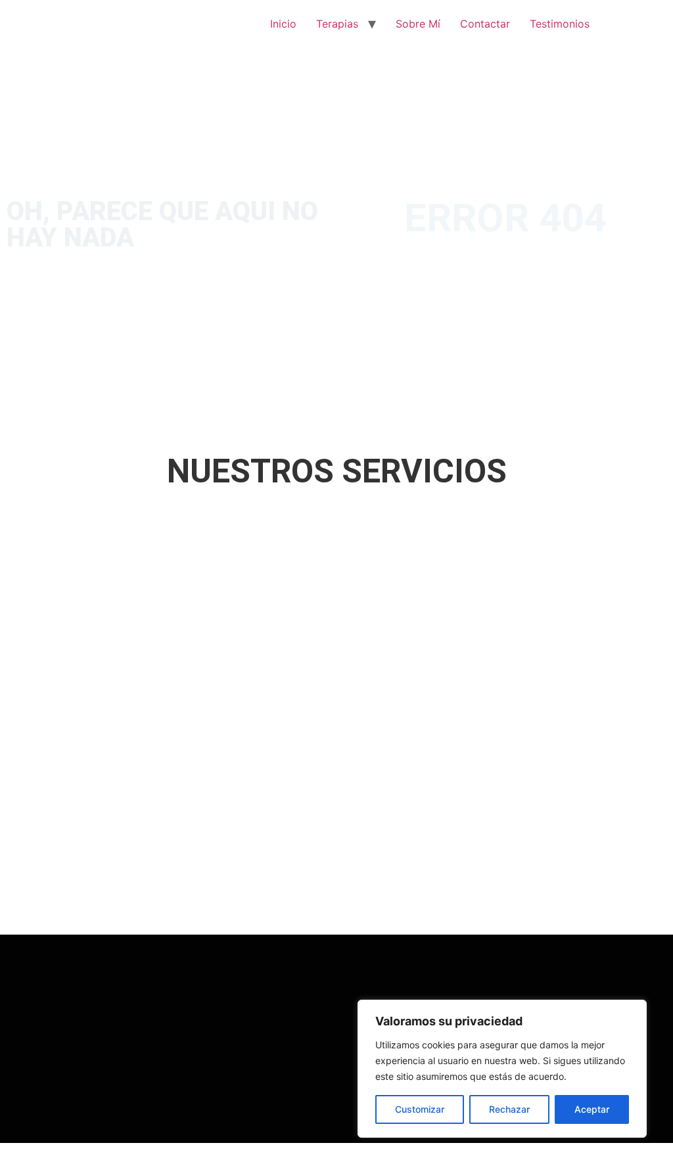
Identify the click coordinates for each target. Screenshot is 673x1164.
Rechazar (509, 1109)
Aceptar (591, 1109)
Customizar (419, 1109)
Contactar (485, 23)
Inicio (283, 23)
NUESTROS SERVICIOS (337, 471)
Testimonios (560, 23)
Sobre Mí (418, 23)
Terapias (337, 23)
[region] (502, 1069)
